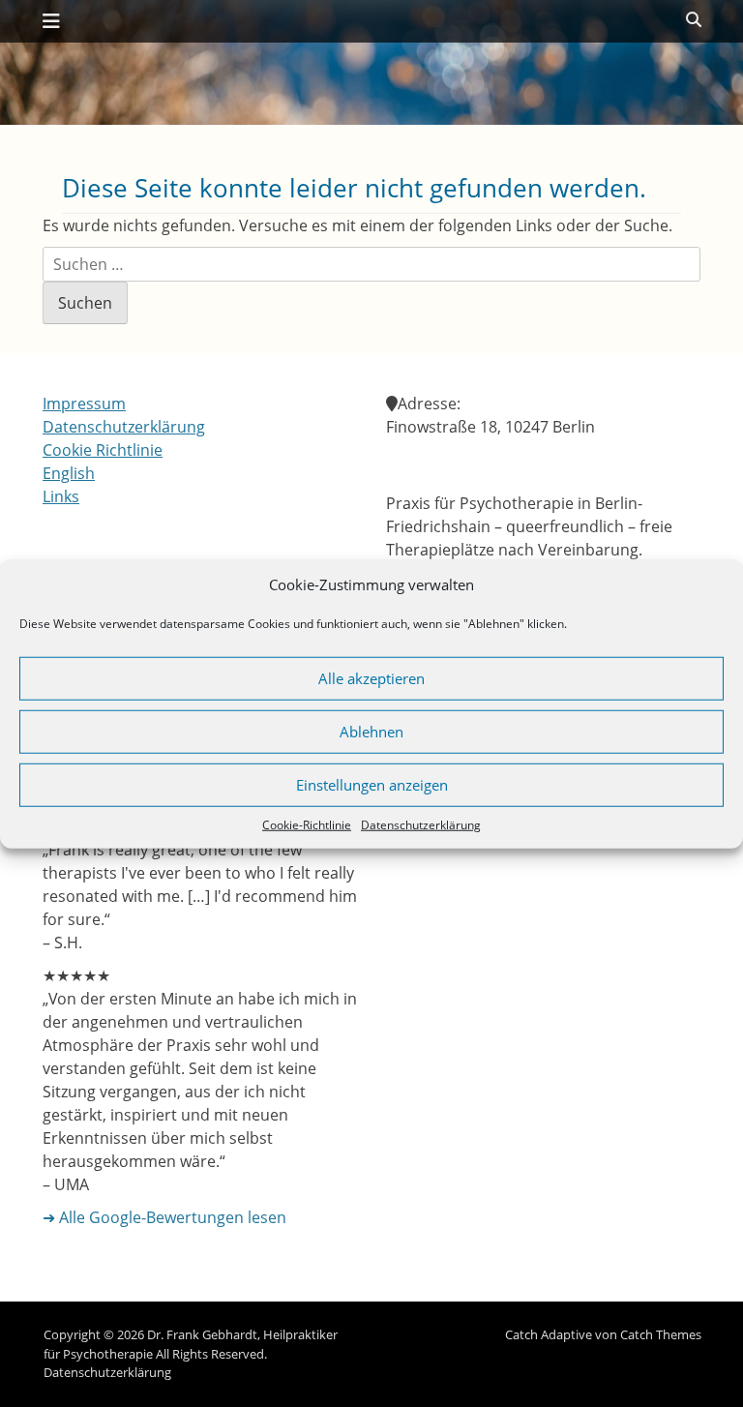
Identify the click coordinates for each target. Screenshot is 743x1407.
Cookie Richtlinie (103, 450)
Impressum (84, 403)
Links (61, 496)
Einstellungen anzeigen (372, 784)
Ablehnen (371, 731)
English (69, 473)
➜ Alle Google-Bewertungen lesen (164, 1217)
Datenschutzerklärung (421, 824)
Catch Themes (660, 1334)
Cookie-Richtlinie (306, 824)
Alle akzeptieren (371, 678)
